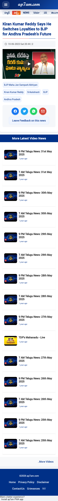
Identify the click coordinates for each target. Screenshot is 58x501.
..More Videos (45, 461)
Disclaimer (43, 482)
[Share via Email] (42, 111)
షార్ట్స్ (16, 12)
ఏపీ (45, 12)
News (26, 12)
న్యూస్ (7, 12)
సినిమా (36, 12)
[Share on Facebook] (15, 111)
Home (12, 482)
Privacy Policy (26, 482)
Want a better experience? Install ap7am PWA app (12, 498)
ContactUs (18, 488)
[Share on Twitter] (24, 111)
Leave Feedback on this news (29, 120)
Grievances (33, 488)
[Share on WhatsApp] (33, 111)
